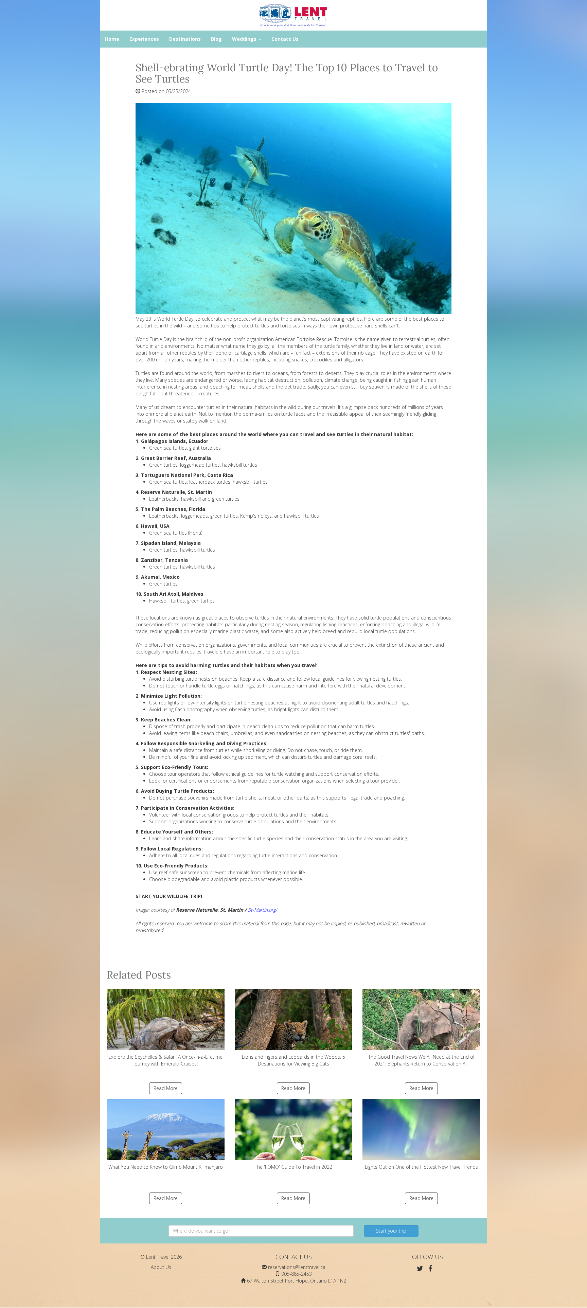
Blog (216, 39)
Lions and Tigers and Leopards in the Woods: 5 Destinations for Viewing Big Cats (293, 1060)
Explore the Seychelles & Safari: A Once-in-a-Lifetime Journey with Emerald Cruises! (165, 1060)
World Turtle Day (154, 339)
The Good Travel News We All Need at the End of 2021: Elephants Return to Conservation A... (421, 1060)
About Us (161, 1267)
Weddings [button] (245, 39)
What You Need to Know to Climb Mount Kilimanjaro (165, 1167)
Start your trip (391, 1231)
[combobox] (261, 1231)
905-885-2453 (296, 1274)
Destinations (185, 39)
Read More (166, 1088)
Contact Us (285, 39)
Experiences (144, 39)
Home (112, 39)
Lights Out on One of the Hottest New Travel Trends (421, 1167)
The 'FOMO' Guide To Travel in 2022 (293, 1167)
